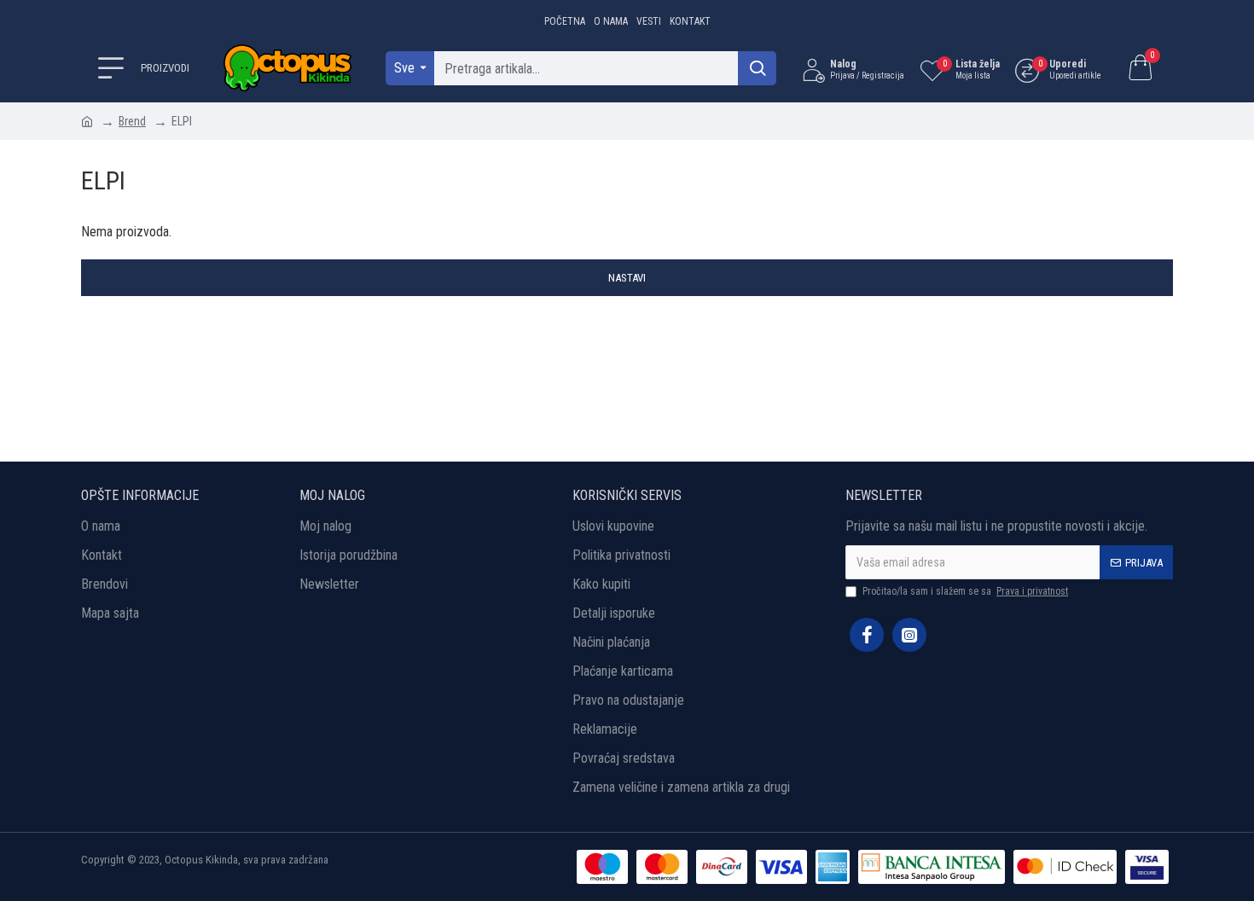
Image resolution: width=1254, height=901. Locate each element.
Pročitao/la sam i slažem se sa (965, 591)
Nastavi (627, 277)
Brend (132, 121)
